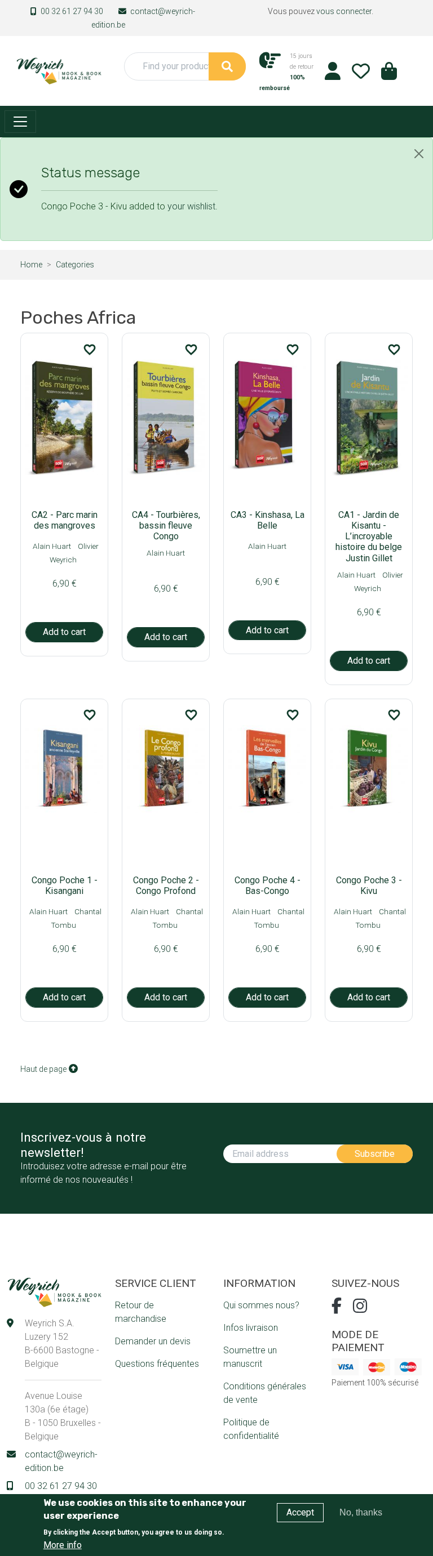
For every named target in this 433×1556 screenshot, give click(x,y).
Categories (75, 264)
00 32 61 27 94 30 (72, 11)
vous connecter (344, 11)
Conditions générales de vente (264, 1393)
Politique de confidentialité (251, 1429)
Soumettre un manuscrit (250, 1357)
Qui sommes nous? (261, 1305)
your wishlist (191, 206)
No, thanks (360, 1512)
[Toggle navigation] (20, 121)
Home (31, 264)
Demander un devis (153, 1341)
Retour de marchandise (140, 1312)
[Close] (418, 153)
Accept (300, 1512)
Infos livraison (250, 1327)
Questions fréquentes (157, 1363)
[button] (389, 74)
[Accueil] (58, 70)
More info (62, 1545)
